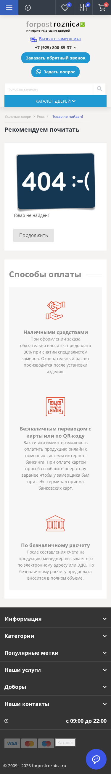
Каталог (65, 742)
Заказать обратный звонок (56, 58)
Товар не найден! (67, 116)
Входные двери (17, 116)
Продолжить (33, 235)
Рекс (41, 116)
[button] (56, 47)
